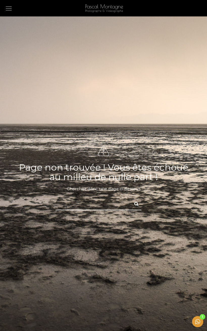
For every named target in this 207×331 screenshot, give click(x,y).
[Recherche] (134, 203)
